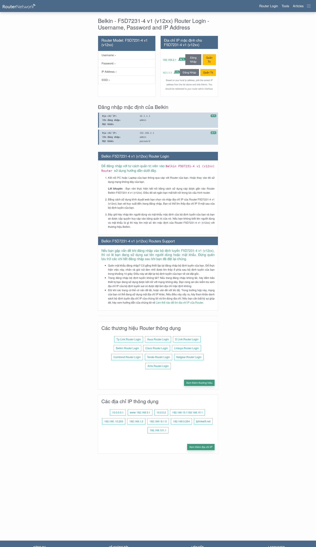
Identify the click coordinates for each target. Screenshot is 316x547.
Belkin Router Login (127, 348)
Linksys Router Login (186, 348)
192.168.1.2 (136, 421)
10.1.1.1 (167, 72)
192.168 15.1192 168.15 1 (187, 412)
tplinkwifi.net (203, 421)
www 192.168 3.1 (140, 412)
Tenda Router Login (158, 357)
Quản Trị (209, 59)
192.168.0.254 (181, 421)
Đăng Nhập (193, 59)
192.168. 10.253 (113, 421)
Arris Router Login (158, 366)
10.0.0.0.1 (118, 412)
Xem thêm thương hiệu (199, 383)
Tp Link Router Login (128, 339)
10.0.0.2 (161, 412)
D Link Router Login (186, 339)
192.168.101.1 (158, 430)
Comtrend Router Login (127, 357)
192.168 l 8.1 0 (158, 421)
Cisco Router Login (156, 348)
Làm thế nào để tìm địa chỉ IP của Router (179, 302)
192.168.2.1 (169, 60)
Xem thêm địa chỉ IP (200, 447)
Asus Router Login (158, 339)
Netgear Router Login (188, 357)
